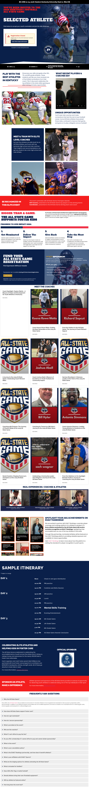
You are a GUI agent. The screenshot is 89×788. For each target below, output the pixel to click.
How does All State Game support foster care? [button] (18, 711)
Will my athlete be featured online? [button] (15, 780)
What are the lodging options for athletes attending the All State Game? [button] (26, 762)
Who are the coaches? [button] (11, 729)
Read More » (5, 297)
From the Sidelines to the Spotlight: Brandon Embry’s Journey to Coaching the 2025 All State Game (73, 477)
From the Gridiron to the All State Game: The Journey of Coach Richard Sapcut (74, 329)
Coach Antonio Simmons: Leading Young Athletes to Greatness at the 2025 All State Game (73, 428)
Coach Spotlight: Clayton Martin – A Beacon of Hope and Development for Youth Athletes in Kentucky (14, 292)
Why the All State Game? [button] (11, 699)
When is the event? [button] (10, 743)
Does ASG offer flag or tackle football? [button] (16, 771)
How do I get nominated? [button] (12, 716)
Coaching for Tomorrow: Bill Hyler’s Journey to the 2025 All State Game (44, 427)
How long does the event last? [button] (13, 785)
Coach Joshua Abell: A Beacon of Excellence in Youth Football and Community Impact (43, 378)
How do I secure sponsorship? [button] (13, 720)
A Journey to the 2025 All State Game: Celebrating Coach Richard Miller (14, 378)
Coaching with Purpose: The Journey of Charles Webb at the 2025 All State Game (14, 428)
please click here (22, 670)
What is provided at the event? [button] (13, 725)
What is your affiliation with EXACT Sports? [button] (17, 757)
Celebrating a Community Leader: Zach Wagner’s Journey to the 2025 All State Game (44, 477)
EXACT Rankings (53, 541)
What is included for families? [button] (13, 766)
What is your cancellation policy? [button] (14, 748)
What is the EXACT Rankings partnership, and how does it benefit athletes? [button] (27, 752)
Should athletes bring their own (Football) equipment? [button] (21, 775)
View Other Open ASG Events (19, 41)
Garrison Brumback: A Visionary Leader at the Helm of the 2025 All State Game (73, 378)
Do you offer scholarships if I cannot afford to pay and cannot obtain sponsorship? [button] (30, 739)
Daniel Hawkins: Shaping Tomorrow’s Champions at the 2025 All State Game (14, 477)
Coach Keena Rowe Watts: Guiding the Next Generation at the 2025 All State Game (44, 329)
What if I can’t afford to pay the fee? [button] (15, 734)
